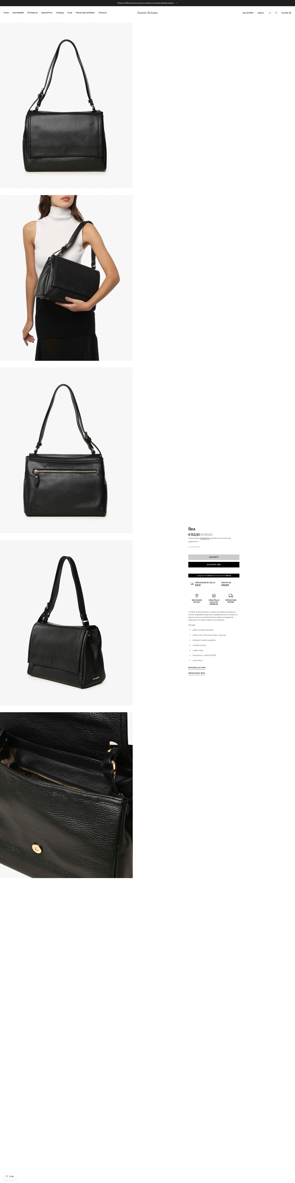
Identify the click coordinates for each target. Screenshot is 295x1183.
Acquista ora (214, 565)
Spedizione (205, 538)
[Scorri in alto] (290, 1178)
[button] (248, 12)
